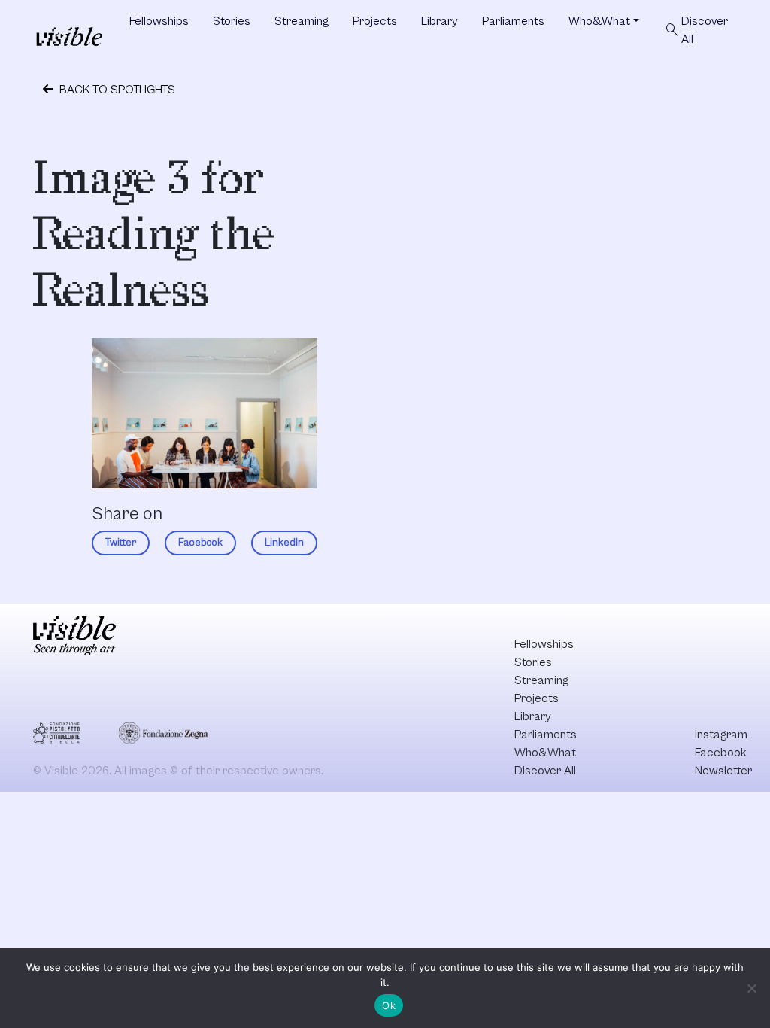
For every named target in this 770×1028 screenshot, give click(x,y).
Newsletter (723, 770)
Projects (375, 21)
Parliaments (513, 21)
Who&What (599, 21)
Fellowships (159, 21)
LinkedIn (284, 543)
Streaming (301, 21)
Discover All (695, 30)
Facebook (200, 543)
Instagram (721, 734)
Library (439, 21)
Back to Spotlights (115, 89)
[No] (751, 988)
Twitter (120, 543)
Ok (389, 1005)
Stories (231, 21)
